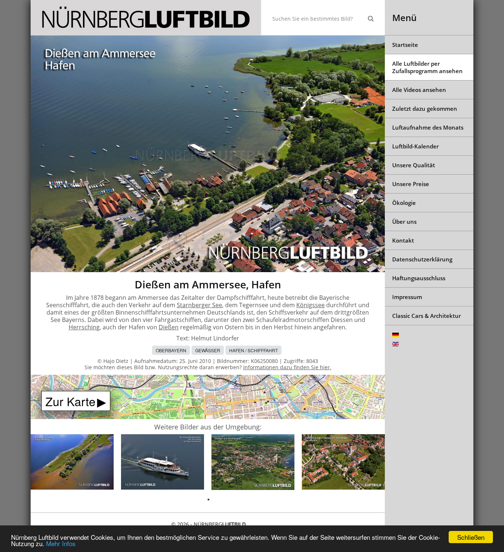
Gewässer (207, 350)
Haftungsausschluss (418, 278)
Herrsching (84, 327)
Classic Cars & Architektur (426, 315)
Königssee (310, 305)
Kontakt (403, 240)
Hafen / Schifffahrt (253, 350)
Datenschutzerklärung (422, 259)
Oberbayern (171, 350)
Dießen (169, 327)
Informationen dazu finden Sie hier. (287, 367)
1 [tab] (208, 499)
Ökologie (404, 202)
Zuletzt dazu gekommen (424, 108)
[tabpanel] (72, 463)
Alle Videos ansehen (419, 89)
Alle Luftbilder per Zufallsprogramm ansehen (427, 67)
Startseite (405, 44)
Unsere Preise (410, 184)
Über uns (404, 221)
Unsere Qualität (413, 165)
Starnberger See (199, 305)
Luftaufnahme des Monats (427, 127)
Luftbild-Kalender (415, 146)
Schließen (470, 537)
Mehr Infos (61, 543)
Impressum (407, 297)
